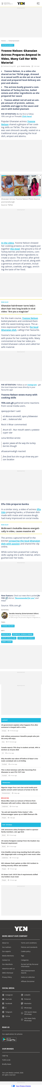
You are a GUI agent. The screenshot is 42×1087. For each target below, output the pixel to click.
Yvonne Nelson (30, 318)
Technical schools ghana (22, 634)
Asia (3, 742)
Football (4, 764)
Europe (4, 730)
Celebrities (5, 806)
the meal (15, 248)
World (3, 835)
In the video (7, 242)
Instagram (32, 384)
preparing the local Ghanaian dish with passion (20, 542)
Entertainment (14, 41)
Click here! (27, 116)
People (4, 817)
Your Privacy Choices (23, 1086)
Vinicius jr (6, 634)
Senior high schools (26, 638)
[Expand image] (40, 176)
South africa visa (9, 638)
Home (3, 41)
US (3, 753)
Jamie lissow (7, 641)
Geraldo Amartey (25, 66)
